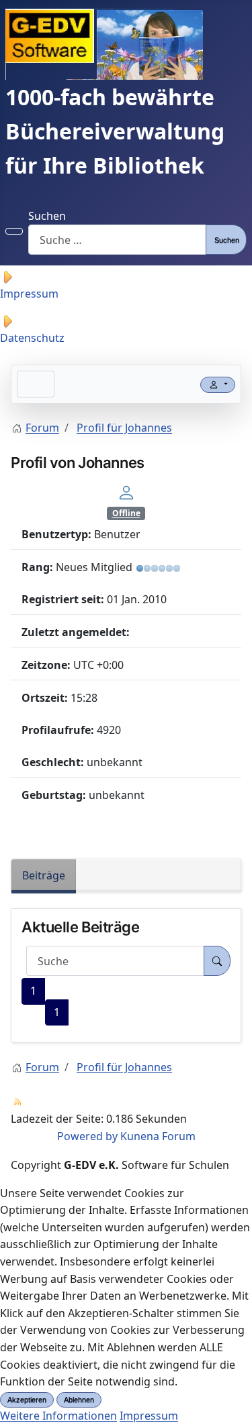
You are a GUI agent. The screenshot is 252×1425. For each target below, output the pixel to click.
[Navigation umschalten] (14, 231)
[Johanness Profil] (126, 491)
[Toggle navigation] (35, 384)
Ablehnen (79, 1400)
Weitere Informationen (58, 1415)
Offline (126, 513)
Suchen (47, 215)
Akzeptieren (26, 1400)
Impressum (149, 1415)
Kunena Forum (158, 1136)
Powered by (87, 1136)
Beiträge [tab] (43, 875)
